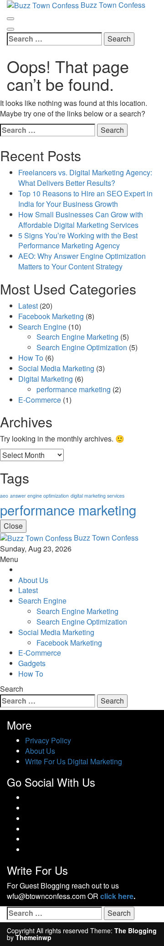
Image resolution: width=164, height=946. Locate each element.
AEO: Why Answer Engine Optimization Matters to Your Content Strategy (82, 261)
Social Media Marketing (56, 368)
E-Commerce (39, 399)
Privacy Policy (48, 740)
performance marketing (73, 389)
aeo (4, 495)
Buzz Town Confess (106, 537)
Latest (28, 305)
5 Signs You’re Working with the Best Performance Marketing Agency (78, 240)
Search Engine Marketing (77, 336)
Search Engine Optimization (81, 347)
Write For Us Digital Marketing (73, 761)
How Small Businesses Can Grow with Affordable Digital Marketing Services (80, 219)
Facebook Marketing (51, 316)
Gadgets (32, 663)
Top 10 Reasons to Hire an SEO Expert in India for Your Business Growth (85, 198)
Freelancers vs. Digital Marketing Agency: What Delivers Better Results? (85, 177)
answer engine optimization (39, 495)
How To (30, 357)
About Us (33, 580)
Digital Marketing (45, 378)
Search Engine (42, 326)
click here (116, 896)
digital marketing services (97, 495)
